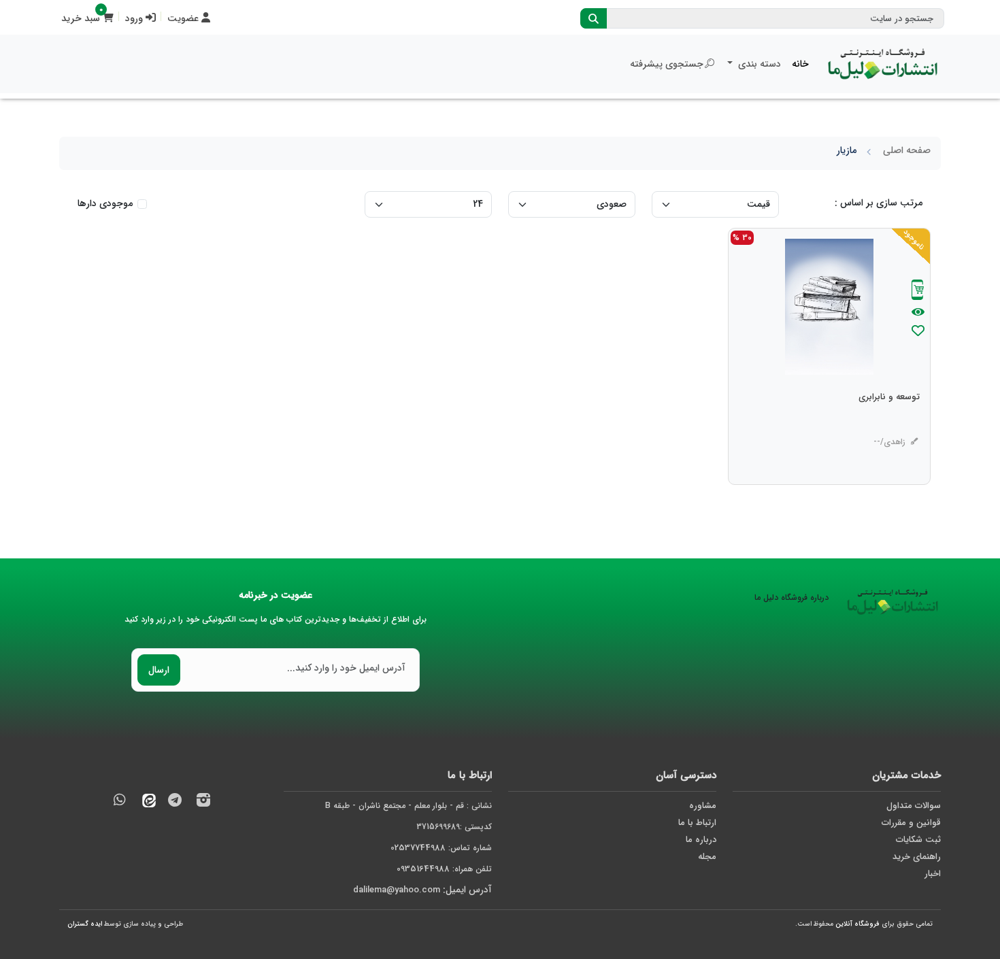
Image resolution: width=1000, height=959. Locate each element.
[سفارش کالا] (917, 291)
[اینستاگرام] (203, 802)
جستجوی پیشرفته (666, 63)
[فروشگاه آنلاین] (883, 64)
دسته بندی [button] (758, 63)
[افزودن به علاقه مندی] (917, 332)
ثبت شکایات (918, 839)
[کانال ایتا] (145, 802)
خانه (800, 63)
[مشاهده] (918, 313)
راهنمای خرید (917, 856)
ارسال (158, 669)
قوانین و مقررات (911, 822)
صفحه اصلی (907, 150)
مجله (707, 856)
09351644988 (423, 869)
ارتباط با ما (697, 822)
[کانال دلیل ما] (174, 802)
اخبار (932, 874)
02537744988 (418, 848)
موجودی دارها (105, 204)
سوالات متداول (913, 805)
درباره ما (701, 839)
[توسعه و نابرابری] (889, 424)
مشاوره (702, 805)
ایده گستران (84, 924)
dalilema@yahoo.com (396, 890)
